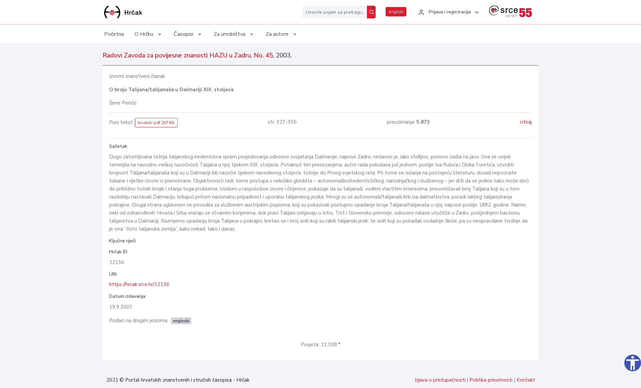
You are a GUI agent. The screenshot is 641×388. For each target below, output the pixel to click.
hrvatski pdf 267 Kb (156, 122)
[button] (447, 12)
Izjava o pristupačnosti (440, 380)
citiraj (526, 122)
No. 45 (263, 55)
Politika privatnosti (490, 380)
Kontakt (525, 380)
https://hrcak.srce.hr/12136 (139, 284)
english (396, 11)
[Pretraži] (371, 12)
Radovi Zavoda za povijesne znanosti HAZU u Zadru (176, 55)
